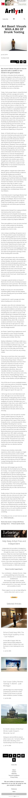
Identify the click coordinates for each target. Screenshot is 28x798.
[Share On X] (21, 61)
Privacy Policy (14, 777)
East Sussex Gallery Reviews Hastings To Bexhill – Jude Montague (13, 683)
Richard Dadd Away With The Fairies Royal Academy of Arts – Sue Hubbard (13, 634)
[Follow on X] (14, 756)
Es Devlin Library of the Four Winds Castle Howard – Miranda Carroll (13, 731)
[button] (24, 18)
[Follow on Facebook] (10, 756)
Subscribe (5, 19)
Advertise (14, 773)
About (14, 770)
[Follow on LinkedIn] (14, 760)
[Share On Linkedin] (24, 61)
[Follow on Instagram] (23, 756)
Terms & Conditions (14, 775)
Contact (14, 771)
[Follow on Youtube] (19, 756)
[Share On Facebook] (17, 61)
